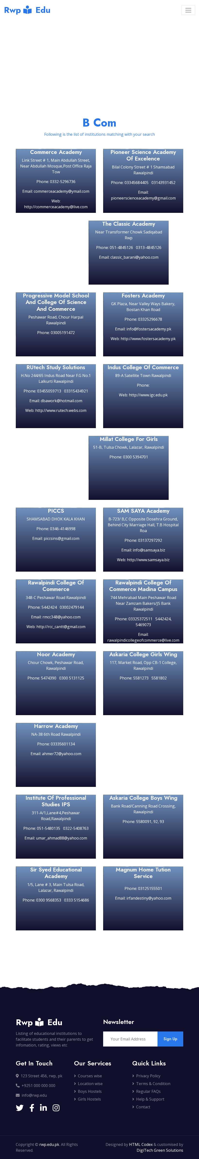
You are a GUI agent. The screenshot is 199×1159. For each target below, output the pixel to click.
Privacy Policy (148, 1076)
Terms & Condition (153, 1083)
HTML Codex (141, 1144)
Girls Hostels (89, 1099)
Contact (143, 1107)
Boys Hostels (90, 1091)
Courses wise (90, 1076)
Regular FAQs (148, 1091)
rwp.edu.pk (49, 1144)
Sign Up (170, 1039)
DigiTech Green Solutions (160, 1150)
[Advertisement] (99, 56)
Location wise (90, 1083)
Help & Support (150, 1099)
